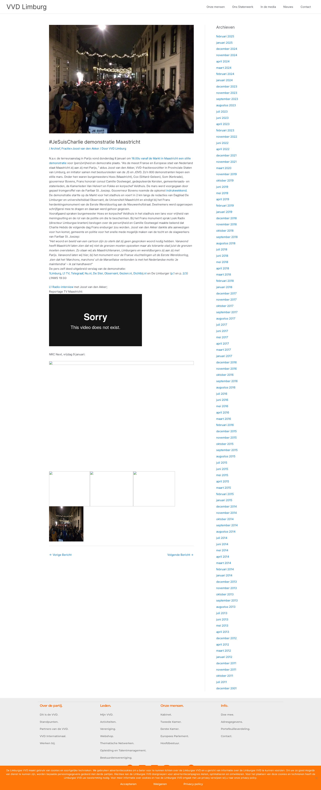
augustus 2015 (225, 456)
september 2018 (227, 237)
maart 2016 (223, 419)
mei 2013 (222, 625)
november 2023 (226, 93)
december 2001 (226, 688)
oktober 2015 (225, 444)
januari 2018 (224, 287)
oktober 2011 (224, 675)
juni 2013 (222, 619)
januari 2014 (224, 575)
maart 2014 (223, 563)
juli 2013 (221, 613)
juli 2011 (221, 682)
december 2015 (226, 431)
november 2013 (226, 588)
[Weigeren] (316, 778)
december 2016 (226, 362)
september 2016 (227, 381)
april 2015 (222, 481)
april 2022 (222, 149)
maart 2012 (223, 650)
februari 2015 (225, 494)
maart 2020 (223, 168)
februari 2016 (225, 425)
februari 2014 (225, 569)
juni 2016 (222, 400)
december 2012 (226, 638)
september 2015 (227, 450)
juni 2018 (222, 255)
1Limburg (55, 273)
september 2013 (227, 600)
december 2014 (226, 506)
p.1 (173, 273)
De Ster (98, 273)
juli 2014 (221, 538)
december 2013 (226, 581)
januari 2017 (224, 356)
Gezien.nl (125, 273)
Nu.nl (88, 273)
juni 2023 (222, 118)
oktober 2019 (225, 180)
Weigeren (160, 784)
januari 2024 (224, 80)
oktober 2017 (225, 306)
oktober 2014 (225, 519)
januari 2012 (224, 657)
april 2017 (222, 343)
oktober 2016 (225, 375)
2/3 (185, 273)
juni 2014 (222, 544)
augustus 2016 (225, 387)
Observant (111, 273)
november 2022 (226, 136)
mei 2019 (222, 193)
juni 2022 (222, 143)
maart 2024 (223, 67)
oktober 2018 (225, 230)
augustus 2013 (226, 607)
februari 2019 (225, 205)
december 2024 (226, 49)
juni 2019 (222, 187)
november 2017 (226, 299)
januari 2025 (224, 42)
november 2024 (226, 55)
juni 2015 (222, 469)
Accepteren (128, 784)
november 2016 (226, 368)
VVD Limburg (27, 7)
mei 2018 (222, 262)
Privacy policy (193, 784)
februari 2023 (225, 130)
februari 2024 (225, 74)
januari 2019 (224, 212)
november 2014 (226, 513)
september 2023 (227, 99)
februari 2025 (225, 36)
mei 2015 (222, 475)
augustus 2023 (226, 105)
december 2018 (226, 218)
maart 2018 (223, 274)
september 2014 (227, 525)
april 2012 (222, 644)
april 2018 (222, 268)
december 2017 (226, 293)
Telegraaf (77, 273)
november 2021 (226, 161)
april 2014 (222, 556)
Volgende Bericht (180, 555)
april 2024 (223, 61)
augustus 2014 (226, 531)
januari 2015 (224, 500)
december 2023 (226, 86)
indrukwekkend (176, 190)
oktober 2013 (225, 594)
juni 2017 (222, 331)
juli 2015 (221, 462)
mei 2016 (222, 406)
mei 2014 (222, 550)
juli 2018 (221, 249)
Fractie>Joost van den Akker (80, 148)
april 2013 (222, 632)
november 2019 (226, 174)
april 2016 (222, 412)
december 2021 (226, 155)
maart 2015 (223, 487)
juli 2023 (222, 111)
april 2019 (222, 199)
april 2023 (223, 124)
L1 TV (65, 273)
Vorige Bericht (60, 555)
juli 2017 (221, 324)
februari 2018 (225, 281)
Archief (55, 148)
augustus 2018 (225, 243)
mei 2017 (222, 337)
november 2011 (226, 669)
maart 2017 (223, 349)
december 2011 (226, 663)
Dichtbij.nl (140, 273)
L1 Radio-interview (61, 287)
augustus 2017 (225, 318)
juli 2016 (221, 393)
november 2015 (226, 437)
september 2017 (227, 312)
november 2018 (226, 224)
